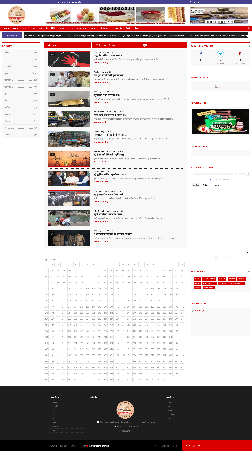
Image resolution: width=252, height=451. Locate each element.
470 (123, 379)
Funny (170, 418)
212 (158, 312)
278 (123, 331)
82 (99, 282)
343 (81, 349)
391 (81, 361)
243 (58, 325)
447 (128, 373)
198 (75, 312)
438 (75, 373)
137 (140, 294)
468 (111, 379)
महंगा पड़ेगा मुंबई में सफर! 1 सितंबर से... (110, 114)
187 (152, 306)
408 (182, 361)
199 (81, 312)
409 (46, 367)
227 (105, 319)
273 (93, 331)
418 (99, 367)
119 (176, 288)
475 (152, 379)
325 (117, 343)
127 (81, 294)
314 (52, 343)
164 (158, 300)
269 (69, 331)
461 (69, 379)
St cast (241, 279)
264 (182, 325)
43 (152, 270)
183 (128, 306)
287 (176, 331)
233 (140, 319)
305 (140, 337)
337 (46, 349)
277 (117, 331)
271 (81, 331)
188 (158, 306)
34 (99, 270)
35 (105, 270)
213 (164, 312)
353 (140, 349)
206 (123, 312)
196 (63, 312)
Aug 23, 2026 (108, 231)
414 (75, 367)
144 (182, 294)
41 (141, 270)
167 (176, 300)
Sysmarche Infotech (100, 445)
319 (81, 343)
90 (147, 282)
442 (99, 373)
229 (117, 319)
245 (69, 325)
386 (52, 361)
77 (70, 282)
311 (176, 337)
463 (81, 379)
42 (147, 270)
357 (164, 349)
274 (99, 331)
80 (87, 282)
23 (176, 264)
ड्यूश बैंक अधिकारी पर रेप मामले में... (109, 55)
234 (146, 319)
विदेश (53, 28)
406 (170, 361)
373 (117, 355)
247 (81, 325)
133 (117, 294)
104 (87, 288)
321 (93, 343)
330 (146, 343)
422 (123, 367)
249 (93, 325)
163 (152, 300)
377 (140, 355)
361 (46, 355)
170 (52, 306)
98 (52, 288)
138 (146, 294)
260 (158, 325)
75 (58, 282)
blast (197, 279)
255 (128, 325)
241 (46, 325)
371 (105, 355)
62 (123, 276)
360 (182, 349)
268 (63, 331)
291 (58, 337)
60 (111, 276)
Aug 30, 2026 (108, 52)
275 (105, 331)
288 (182, 331)
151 (81, 300)
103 (81, 288)
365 (69, 355)
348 (111, 349)
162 (146, 300)
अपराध (15, 28)
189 (164, 306)
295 (81, 337)
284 (158, 331)
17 (141, 264)
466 (99, 379)
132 (111, 294)
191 (176, 306)
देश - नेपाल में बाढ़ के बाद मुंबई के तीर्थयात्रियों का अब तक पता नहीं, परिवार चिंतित (66, 35)
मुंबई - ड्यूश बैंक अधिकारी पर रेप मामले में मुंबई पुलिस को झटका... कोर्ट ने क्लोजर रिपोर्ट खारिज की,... (127, 35)
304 (134, 337)
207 (128, 312)
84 (111, 282)
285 (164, 331)
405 (164, 361)
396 (111, 361)
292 (63, 337)
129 (93, 294)
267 (58, 331)
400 (134, 361)
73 (46, 282)
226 (99, 319)
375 (128, 355)
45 (164, 270)
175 (81, 306)
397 (117, 361)
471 (128, 379)
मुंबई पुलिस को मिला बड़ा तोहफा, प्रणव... (111, 174)
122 (52, 294)
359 (176, 349)
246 (75, 325)
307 (152, 337)
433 (46, 373)
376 (134, 355)
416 (87, 367)
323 (105, 343)
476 (158, 379)
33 (93, 270)
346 (99, 349)
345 (93, 349)
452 (158, 373)
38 (123, 270)
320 (87, 343)
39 (129, 270)
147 (58, 300)
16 (135, 264)
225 (93, 319)
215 (176, 312)
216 (182, 312)
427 (152, 367)
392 (87, 361)
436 (63, 373)
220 (63, 319)
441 (93, 373)
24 (182, 264)
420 (111, 367)
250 (99, 325)
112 (134, 288)
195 (58, 312)
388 (63, 361)
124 (63, 294)
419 (105, 367)
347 (105, 349)
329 (140, 343)
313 (46, 343)
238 (170, 319)
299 (105, 337)
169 (46, 306)
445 (117, 373)
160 (134, 300)
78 (76, 282)
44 (158, 270)
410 (52, 367)
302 (123, 337)
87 (129, 282)
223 (81, 319)
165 (164, 300)
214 (170, 312)
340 (63, 349)
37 (117, 270)
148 (63, 300)
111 (128, 288)
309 (164, 337)
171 (58, 306)
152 (87, 300)
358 (170, 349)
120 (182, 288)
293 (69, 337)
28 (64, 270)
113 (140, 288)
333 (164, 343)
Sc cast (232, 279)
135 (128, 294)
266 (52, 331)
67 (152, 276)
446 (123, 373)
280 (134, 331)
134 (123, 294)
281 (140, 331)
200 (87, 312)
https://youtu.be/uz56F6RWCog (231, 283)
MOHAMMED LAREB (101, 191)
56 (87, 276)
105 (93, 288)
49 (46, 276)
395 (105, 361)
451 (152, 373)
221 (69, 319)
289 (46, 337)
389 (69, 361)
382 (170, 355)
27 (58, 270)
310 (170, 337)
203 (105, 312)
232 (134, 319)
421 (117, 367)
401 (140, 361)
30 (76, 270)
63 (129, 276)
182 (123, 306)
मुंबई (145, 45)
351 (128, 349)
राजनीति (26, 28)
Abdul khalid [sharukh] (102, 111)
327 (128, 343)
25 (46, 270)
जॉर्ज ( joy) (97, 52)
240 (182, 319)
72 (182, 276)
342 (75, 349)
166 (170, 300)
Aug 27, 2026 (118, 111)
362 (52, 355)
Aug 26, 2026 (118, 151)
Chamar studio (209, 279)
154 (99, 300)
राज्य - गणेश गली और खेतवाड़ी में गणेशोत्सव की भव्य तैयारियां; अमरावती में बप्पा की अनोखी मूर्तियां (193, 35)
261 (164, 325)
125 (69, 294)
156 (111, 300)
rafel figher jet (209, 283)
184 (134, 306)
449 (140, 373)
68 (158, 276)
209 (140, 312)
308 (158, 337)
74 (52, 282)
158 (123, 300)
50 (52, 276)
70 (170, 276)
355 (152, 349)
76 (64, 282)
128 (87, 294)
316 (63, 343)
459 (58, 379)
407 (176, 361)
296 (87, 337)
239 (176, 319)
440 (87, 373)
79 (82, 282)
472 (134, 379)
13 (117, 264)
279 (128, 331)
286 (170, 331)
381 (164, 355)
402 (146, 361)
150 (75, 300)
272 (87, 331)
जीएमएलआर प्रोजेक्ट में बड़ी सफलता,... (110, 134)
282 (146, 331)
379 (152, 355)
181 (117, 306)
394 (99, 361)
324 (111, 343)
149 (69, 300)
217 (46, 319)
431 (176, 367)
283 (152, 331)
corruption (208, 288)
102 (75, 288)
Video (92, 28)
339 (58, 349)
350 (123, 349)
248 (87, 325)
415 (81, 367)
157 (117, 300)
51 (58, 276)
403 (152, 361)
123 (58, 294)
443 (105, 373)
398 (123, 361)
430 (170, 367)
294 (75, 337)
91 (152, 282)
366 (75, 355)
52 (64, 276)
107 (105, 288)
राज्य (40, 28)
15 (129, 264)
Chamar (222, 279)
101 (69, 288)
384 (182, 355)
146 (52, 300)
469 (117, 379)
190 (170, 306)
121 (46, 294)
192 (182, 306)
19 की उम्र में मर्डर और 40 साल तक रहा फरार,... (114, 234)
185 (140, 306)
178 (99, 306)
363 (58, 355)
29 (70, 270)
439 (81, 373)
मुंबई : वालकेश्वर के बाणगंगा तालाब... (109, 214)
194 (52, 312)
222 (75, 319)
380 (158, 355)
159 (128, 300)
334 (170, 343)
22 (170, 264)
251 (105, 325)
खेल (34, 28)
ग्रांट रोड (197, 288)
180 (111, 306)
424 (134, 367)
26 (52, 270)
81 (93, 282)
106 (99, 288)
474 (146, 379)
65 (141, 276)
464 (87, 379)
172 (63, 306)
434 (52, 373)
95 (176, 282)
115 (152, 288)
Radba (96, 72)
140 (158, 294)
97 (46, 288)
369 (93, 355)
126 (75, 294)
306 (146, 337)
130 (99, 294)
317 (69, 343)
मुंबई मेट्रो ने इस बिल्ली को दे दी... (107, 95)
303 (128, 337)
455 (176, 373)
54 (76, 276)
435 (58, 373)
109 (117, 288)
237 (164, 319)
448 (134, 373)
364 (63, 355)
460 (63, 379)
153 (93, 300)
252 (111, 325)
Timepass (104, 28)
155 (105, 300)
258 (146, 325)
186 (146, 306)
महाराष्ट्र (80, 28)
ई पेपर (137, 28)
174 (75, 306)
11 (105, 264)
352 (134, 349)
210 (146, 312)
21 (164, 264)
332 (158, 343)
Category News (107, 45)
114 (146, 288)
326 (123, 343)
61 (117, 276)
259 (152, 325)
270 (75, 331)
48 (182, 270)
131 (105, 294)
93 (164, 282)
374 (123, 355)
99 (58, 288)
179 (105, 306)
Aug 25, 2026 (106, 171)
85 (117, 282)
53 (70, 276)
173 (69, 306)
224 (87, 319)
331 (152, 343)
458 (52, 379)
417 (93, 367)
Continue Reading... (101, 62)
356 (158, 349)
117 (164, 288)
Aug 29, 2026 (106, 72)
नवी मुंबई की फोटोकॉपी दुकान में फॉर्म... (109, 75)
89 (141, 282)
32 (87, 270)
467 (105, 379)
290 (52, 337)
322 (99, 343)
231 (128, 319)
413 (69, 367)
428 (158, 367)
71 (176, 276)
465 (93, 379)
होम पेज (156, 446)
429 (164, 367)
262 (170, 325)
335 (176, 343)
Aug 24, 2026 (118, 211)
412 (63, 367)
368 (87, 355)
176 (87, 306)
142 (170, 294)
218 (52, 319)
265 (46, 331)
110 (123, 288)
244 (63, 325)
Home (6, 28)
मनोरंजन (71, 28)
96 (182, 282)
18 (147, 264)
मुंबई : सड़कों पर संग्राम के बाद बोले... (109, 194)
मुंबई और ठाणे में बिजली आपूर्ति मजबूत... (110, 154)
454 (170, 373)
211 (152, 312)
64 (135, 276)
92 (158, 282)
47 (176, 270)
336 (182, 343)
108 (111, 288)
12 (111, 264)
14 (123, 264)
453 (164, 373)
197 (69, 312)
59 (105, 276)
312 (182, 337)
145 (46, 300)
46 (170, 270)
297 (93, 337)
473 (140, 379)
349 (117, 349)
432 (182, 367)
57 (93, 276)
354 (146, 349)
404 (158, 361)
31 (82, 270)
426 (146, 367)
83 (105, 282)
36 (111, 270)
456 (182, 373)
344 (87, 349)
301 (117, 337)
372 (111, 355)
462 (75, 379)
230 (123, 319)
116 (158, 288)
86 (123, 282)
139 (152, 294)
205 (117, 312)
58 (99, 276)
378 (146, 355)
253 (117, 325)
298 (99, 337)
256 (134, 325)
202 (99, 312)
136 (134, 294)
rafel (197, 283)
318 (75, 343)
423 (128, 367)
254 (123, 325)
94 (170, 282)
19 (153, 264)
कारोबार (62, 28)
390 (75, 361)
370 (99, 355)
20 (159, 264)
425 (140, 367)
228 (111, 319)
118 (170, 288)
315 (58, 343)
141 (164, 294)
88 (135, 282)
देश (47, 28)
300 (111, 337)
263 (176, 325)
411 (58, 367)
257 (140, 325)
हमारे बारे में (77, 2)
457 (46, 379)
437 (69, 373)
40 (135, 270)
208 (134, 312)
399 (128, 361)
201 (93, 312)
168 (182, 300)
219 (58, 319)
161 (140, 300)
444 (111, 373)
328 (134, 343)
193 (46, 312)
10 (99, 264)
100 (63, 288)
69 (164, 276)
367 (81, 355)
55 (82, 276)
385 (46, 361)
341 (69, 349)
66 (147, 276)
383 (176, 355)
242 (52, 325)
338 (52, 349)
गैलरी (128, 28)
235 (152, 319)
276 (111, 331)
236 (158, 319)
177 (93, 306)
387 (58, 361)
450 (146, 373)
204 (111, 312)
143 (176, 294)
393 (93, 361)
